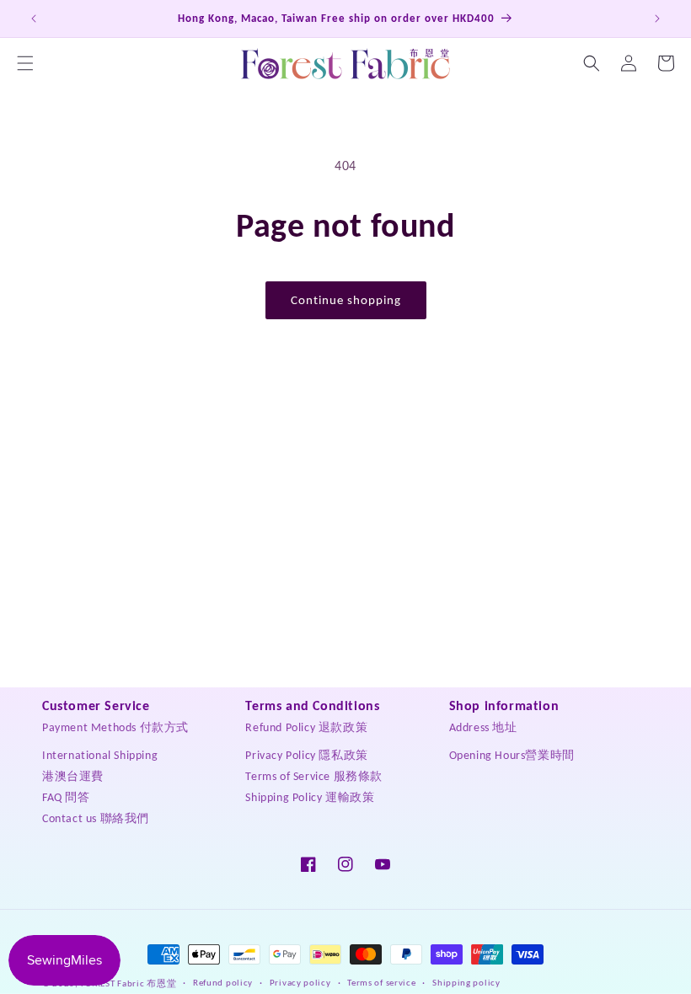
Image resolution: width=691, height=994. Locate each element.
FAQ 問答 (66, 797)
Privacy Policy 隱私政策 (306, 755)
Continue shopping (346, 299)
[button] (25, 63)
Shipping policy (466, 982)
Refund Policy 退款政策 (306, 727)
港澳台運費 (73, 776)
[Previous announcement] (33, 18)
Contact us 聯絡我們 (95, 818)
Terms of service (381, 982)
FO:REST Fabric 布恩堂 (129, 983)
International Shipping (100, 755)
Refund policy (223, 982)
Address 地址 (483, 727)
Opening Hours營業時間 (512, 755)
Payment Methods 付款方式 (115, 727)
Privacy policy (300, 982)
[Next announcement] (657, 18)
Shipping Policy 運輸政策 (309, 797)
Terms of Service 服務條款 (314, 776)
